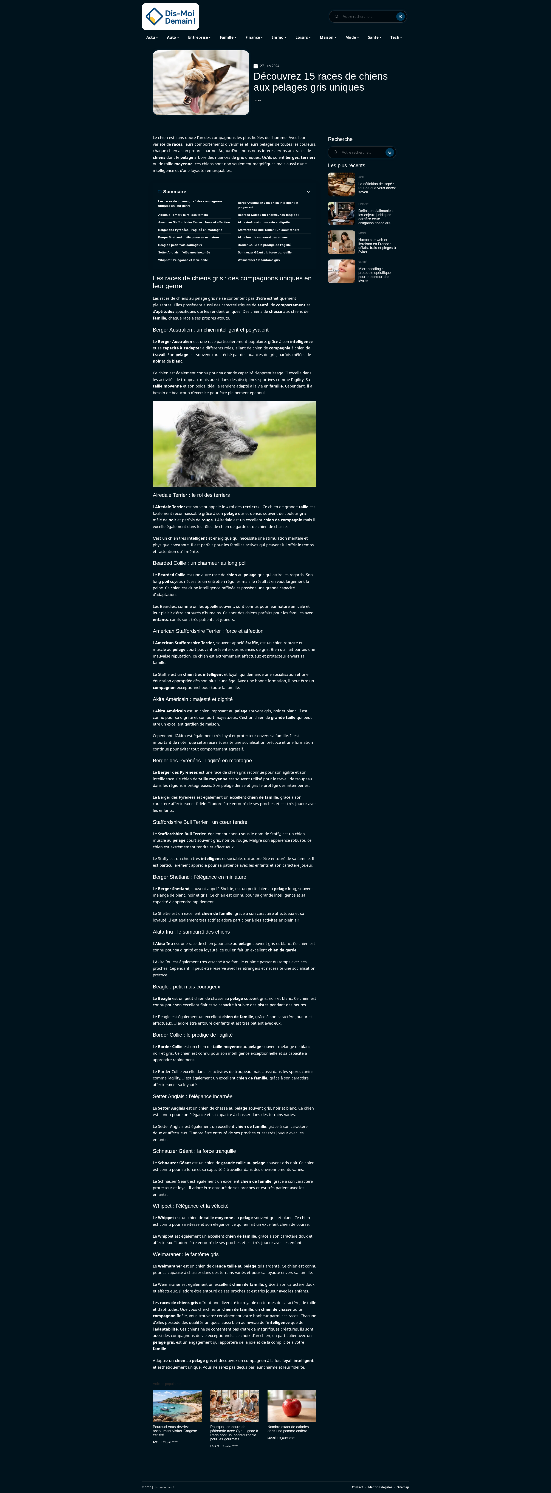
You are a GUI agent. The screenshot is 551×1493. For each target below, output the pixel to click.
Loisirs (214, 1446)
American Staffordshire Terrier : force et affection (194, 222)
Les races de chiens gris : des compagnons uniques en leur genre (190, 203)
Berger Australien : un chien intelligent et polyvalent (268, 205)
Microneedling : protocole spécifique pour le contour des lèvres (374, 275)
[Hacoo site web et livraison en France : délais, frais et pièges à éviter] (341, 242)
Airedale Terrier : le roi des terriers (183, 214)
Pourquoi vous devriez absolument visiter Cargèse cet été (175, 1431)
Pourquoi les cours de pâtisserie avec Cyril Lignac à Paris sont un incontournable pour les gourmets (234, 1433)
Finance (364, 204)
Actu (258, 100)
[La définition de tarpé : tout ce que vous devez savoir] (341, 184)
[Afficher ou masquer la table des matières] (248, 191)
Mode (362, 233)
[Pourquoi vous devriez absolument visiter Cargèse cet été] (177, 1406)
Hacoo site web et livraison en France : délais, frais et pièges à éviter (377, 246)
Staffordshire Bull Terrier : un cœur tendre (268, 230)
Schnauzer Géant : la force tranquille (265, 252)
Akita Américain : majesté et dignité (264, 222)
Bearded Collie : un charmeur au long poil (268, 214)
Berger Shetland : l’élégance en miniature (188, 237)
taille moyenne (167, 386)
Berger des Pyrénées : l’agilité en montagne (190, 230)
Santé (272, 1438)
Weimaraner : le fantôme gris (259, 260)
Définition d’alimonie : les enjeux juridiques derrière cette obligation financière (375, 217)
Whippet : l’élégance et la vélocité (183, 260)
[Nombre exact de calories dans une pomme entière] (292, 1406)
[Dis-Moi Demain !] (170, 16)
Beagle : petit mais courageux (180, 245)
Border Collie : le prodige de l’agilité (264, 245)
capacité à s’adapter (182, 347)
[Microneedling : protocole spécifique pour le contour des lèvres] (341, 271)
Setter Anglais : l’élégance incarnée (184, 252)
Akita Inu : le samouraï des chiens (263, 237)
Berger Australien (175, 341)
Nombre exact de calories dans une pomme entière (288, 1429)
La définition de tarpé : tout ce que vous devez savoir (377, 188)
